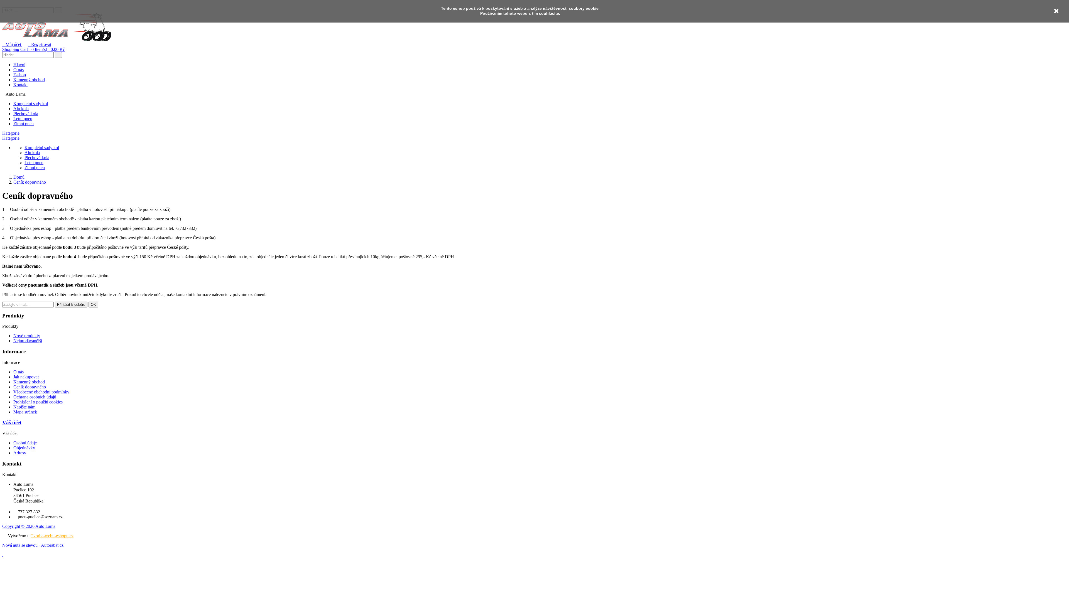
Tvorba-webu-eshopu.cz (52, 535)
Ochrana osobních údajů (34, 397)
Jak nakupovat (26, 377)
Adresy (19, 452)
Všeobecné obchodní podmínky (41, 392)
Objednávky (24, 447)
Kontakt (20, 84)
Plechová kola (25, 113)
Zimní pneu (23, 123)
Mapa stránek (25, 412)
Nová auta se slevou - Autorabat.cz (32, 545)
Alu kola (21, 108)
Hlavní (19, 64)
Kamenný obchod (29, 79)
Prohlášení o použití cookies (38, 402)
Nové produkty (26, 335)
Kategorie (10, 133)
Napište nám (24, 407)
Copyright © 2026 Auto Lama (28, 526)
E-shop (19, 74)
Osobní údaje (25, 442)
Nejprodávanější (27, 340)
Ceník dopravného (29, 387)
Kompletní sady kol (30, 103)
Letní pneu (22, 118)
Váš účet (11, 422)
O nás (18, 69)
